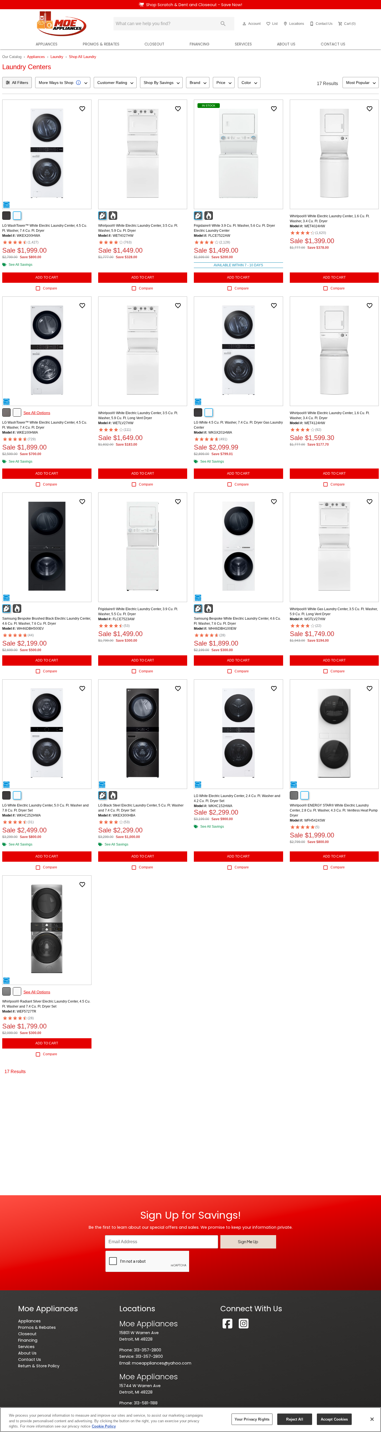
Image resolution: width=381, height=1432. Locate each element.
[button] (244, 23)
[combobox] (62, 82)
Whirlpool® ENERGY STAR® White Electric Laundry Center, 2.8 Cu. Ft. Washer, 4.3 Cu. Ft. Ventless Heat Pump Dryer (334, 810)
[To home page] (62, 23)
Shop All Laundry (82, 57)
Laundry (56, 57)
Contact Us (333, 44)
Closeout (154, 44)
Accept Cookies (334, 1419)
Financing (199, 44)
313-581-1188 (146, 1403)
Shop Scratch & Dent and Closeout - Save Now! (194, 5)
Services (243, 44)
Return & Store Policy (38, 1366)
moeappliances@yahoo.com (161, 1363)
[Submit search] (223, 24)
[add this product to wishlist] (82, 108)
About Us (286, 44)
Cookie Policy (104, 1426)
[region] (190, 1419)
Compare (50, 288)
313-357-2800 (147, 1350)
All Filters (20, 82)
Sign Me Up (248, 1241)
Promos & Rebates (101, 44)
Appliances (46, 44)
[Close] (372, 1419)
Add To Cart (46, 277)
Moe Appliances (148, 1323)
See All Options (36, 412)
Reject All (294, 1419)
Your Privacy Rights (252, 1419)
